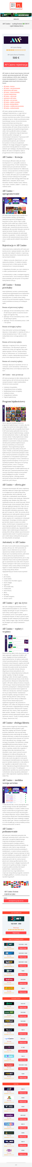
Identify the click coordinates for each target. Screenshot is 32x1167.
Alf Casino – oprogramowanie (12, 88)
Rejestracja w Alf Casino (10, 90)
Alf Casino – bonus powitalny (12, 92)
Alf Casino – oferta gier (10, 96)
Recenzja (16, 928)
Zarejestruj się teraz (16, 901)
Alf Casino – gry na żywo (10, 100)
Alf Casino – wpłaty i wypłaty (12, 102)
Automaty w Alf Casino (10, 98)
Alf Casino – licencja (9, 86)
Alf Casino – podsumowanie (11, 108)
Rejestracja (16, 933)
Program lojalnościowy (10, 94)
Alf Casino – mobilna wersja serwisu (14, 106)
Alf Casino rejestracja (16, 64)
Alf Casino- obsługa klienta (11, 104)
